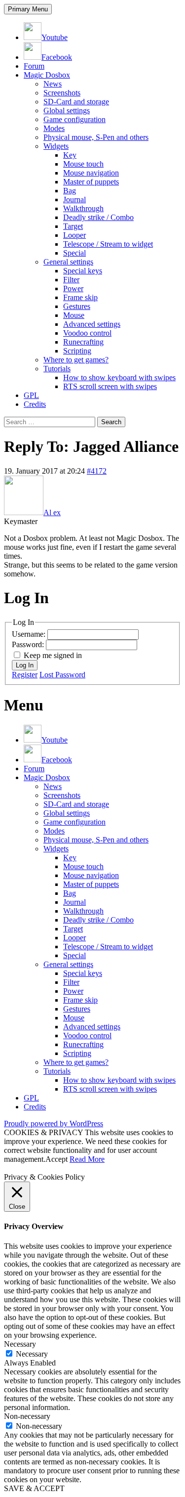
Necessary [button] (20, 1344)
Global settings (66, 110)
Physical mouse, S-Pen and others (95, 137)
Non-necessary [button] (27, 1416)
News (52, 84)
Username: (29, 634)
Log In (25, 665)
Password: (29, 644)
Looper (74, 235)
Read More (87, 1159)
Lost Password (62, 674)
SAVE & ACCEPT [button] (34, 1488)
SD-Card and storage (76, 101)
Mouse (73, 315)
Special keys (82, 270)
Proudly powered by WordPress (53, 1123)
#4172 (97, 471)
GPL (31, 395)
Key (69, 155)
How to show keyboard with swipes (119, 377)
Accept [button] (56, 1159)
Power (73, 288)
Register (24, 674)
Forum (34, 66)
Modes (54, 128)
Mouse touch (83, 164)
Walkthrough (83, 208)
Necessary (32, 1354)
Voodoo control (87, 333)
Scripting (77, 351)
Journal (74, 199)
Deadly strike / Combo (98, 217)
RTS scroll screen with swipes (110, 386)
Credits (35, 404)
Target (73, 226)
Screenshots (61, 92)
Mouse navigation (91, 173)
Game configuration (74, 119)
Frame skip (80, 297)
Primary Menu (28, 9)
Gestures (76, 306)
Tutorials (57, 368)
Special (74, 253)
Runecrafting (83, 342)
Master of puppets (91, 181)
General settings (68, 262)
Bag (69, 190)
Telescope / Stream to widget (108, 244)
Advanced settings (91, 324)
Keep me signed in (53, 655)
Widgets (56, 146)
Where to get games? (76, 359)
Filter (71, 279)
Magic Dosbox (47, 75)
